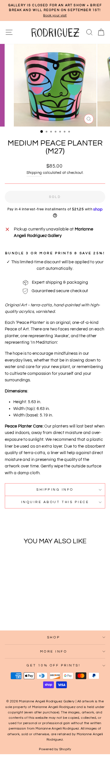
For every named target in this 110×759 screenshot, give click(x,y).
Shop (53, 637)
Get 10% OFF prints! (53, 665)
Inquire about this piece (55, 502)
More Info (53, 651)
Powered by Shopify (55, 749)
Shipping (34, 173)
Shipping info (55, 489)
